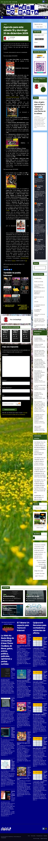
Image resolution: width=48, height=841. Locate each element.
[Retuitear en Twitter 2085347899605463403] (38, 235)
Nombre (4, 380)
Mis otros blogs (36, 838)
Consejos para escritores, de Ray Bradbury (38, 394)
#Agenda (39, 227)
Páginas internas (43, 838)
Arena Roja (41, 429)
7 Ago (38, 206)
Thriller (7, 210)
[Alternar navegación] (23, 17)
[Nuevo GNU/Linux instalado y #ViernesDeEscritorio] (5, 732)
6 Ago (38, 222)
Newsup (18, 836)
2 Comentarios (31, 600)
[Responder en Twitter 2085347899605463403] (35, 235)
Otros (40, 396)
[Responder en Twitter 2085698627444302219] (35, 215)
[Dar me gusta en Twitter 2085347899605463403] (40, 235)
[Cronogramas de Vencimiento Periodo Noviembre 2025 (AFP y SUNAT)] (37, 741)
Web (3, 395)
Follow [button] (43, 89)
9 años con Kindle (38, 281)
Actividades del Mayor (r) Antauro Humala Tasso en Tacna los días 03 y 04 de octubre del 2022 (40, 489)
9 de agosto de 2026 (9, 598)
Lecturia (36, 301)
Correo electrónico (7, 387)
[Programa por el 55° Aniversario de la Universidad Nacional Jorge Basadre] (21, 674)
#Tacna (36, 229)
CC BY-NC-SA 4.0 (40, 566)
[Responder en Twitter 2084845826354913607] (35, 253)
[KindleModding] (5, 672)
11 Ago (38, 189)
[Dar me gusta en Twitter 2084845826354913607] (40, 253)
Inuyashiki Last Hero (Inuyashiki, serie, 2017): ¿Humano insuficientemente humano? (39, 417)
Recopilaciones (40, 835)
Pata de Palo (41, 366)
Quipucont (38, 622)
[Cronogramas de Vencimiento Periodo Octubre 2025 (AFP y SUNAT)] (37, 775)
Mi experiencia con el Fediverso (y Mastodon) (39, 292)
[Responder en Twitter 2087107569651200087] (35, 199)
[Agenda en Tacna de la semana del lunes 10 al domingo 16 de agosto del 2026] (21, 736)
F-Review (41, 354)
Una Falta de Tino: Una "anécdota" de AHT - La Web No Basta (39, 443)
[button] (43, 17)
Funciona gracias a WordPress (7, 836)
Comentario (5, 354)
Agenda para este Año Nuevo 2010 (9, 305)
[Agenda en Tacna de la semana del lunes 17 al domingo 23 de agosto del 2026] (21, 639)
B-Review (41, 409)
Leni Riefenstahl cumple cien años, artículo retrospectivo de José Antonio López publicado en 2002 (40, 362)
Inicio (29, 835)
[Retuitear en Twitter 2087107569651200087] (38, 199)
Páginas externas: (38, 24)
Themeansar (3, 837)
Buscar (36, 263)
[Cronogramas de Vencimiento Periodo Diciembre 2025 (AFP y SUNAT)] (37, 707)
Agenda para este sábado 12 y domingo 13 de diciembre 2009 (22, 307)
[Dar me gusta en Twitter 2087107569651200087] (40, 199)
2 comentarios (37, 116)
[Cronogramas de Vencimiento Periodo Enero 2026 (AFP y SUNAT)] (37, 675)
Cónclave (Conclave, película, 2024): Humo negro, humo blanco (39, 320)
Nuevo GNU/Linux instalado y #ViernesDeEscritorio (39, 286)
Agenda (5, 24)
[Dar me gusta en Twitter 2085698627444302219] (40, 215)
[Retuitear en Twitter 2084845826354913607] (38, 253)
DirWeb (40, 339)
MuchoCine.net (24, 258)
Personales (33, 835)
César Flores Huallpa (40, 186)
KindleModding (37, 278)
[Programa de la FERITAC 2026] (21, 706)
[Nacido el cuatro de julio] (5, 795)
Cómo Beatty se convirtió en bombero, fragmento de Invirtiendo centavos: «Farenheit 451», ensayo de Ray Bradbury (39, 375)
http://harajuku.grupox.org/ (12, 97)
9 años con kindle (38, 344)
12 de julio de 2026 (31, 612)
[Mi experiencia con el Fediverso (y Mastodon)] (5, 764)
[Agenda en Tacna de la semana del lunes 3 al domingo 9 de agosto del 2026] (21, 771)
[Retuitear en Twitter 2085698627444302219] (38, 215)
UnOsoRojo (12, 37)
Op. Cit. (40, 380)
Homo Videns (42, 388)
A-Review (41, 421)
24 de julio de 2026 (8, 612)
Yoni (40, 345)
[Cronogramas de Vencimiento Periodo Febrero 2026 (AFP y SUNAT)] (37, 641)
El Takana (21, 622)
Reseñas (45, 835)
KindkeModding (38, 338)
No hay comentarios (9, 600)
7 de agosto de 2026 (32, 598)
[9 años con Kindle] (5, 702)
